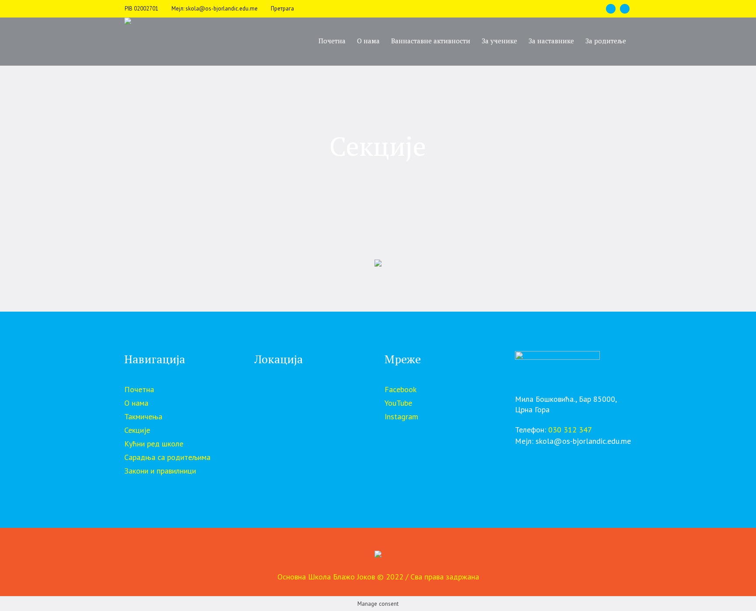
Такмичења (143, 416)
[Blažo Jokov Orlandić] (378, 556)
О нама (136, 403)
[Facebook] (611, 9)
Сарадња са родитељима (167, 457)
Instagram (401, 416)
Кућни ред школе (153, 444)
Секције (137, 430)
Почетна (139, 389)
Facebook (400, 389)
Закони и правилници (160, 471)
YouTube (398, 403)
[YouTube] (625, 9)
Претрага (282, 8)
